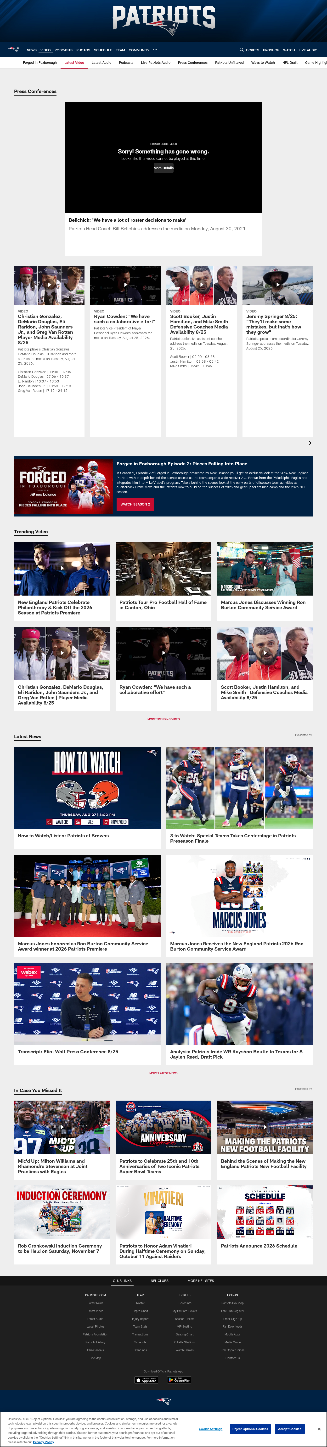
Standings (140, 1350)
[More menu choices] (155, 50)
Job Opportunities (232, 1350)
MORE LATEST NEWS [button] (163, 1073)
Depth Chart (140, 1311)
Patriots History (95, 1342)
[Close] (319, 1429)
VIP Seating (184, 1326)
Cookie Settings (210, 1429)
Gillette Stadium (184, 1342)
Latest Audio (95, 1318)
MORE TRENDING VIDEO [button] (163, 719)
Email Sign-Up (232, 1318)
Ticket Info (185, 1303)
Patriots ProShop (232, 1303)
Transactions (140, 1334)
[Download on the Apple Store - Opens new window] (146, 1381)
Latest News (95, 1303)
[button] (164, 168)
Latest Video (95, 1311)
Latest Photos (95, 1326)
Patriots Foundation (95, 1334)
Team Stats (140, 1326)
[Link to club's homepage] (13, 49)
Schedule (140, 1342)
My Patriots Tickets (185, 1311)
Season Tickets (184, 1318)
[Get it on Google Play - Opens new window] (179, 1382)
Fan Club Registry (232, 1311)
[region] (163, 1429)
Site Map (95, 1358)
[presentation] (311, 443)
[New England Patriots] (163, 1402)
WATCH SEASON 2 (135, 504)
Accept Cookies (289, 1429)
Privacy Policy (43, 1442)
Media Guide (233, 1342)
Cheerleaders (95, 1350)
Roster (140, 1303)
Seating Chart (185, 1334)
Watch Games (185, 1350)
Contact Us (233, 1358)
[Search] (242, 49)
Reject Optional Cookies (250, 1429)
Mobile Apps (233, 1334)
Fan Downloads (232, 1326)
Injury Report (140, 1318)
